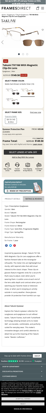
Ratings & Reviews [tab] (33, 199)
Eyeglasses (11, 15)
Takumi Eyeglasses (22, 15)
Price (38, 138)
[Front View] (23, 54)
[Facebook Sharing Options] (6, 245)
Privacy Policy (27, 390)
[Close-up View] (27, 54)
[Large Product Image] (23, 38)
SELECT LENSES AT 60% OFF (23, 152)
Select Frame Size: (13, 112)
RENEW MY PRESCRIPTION (20, 191)
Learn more (37, 144)
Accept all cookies (23, 398)
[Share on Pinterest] (14, 245)
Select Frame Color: (14, 81)
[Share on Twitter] (10, 245)
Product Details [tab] (12, 199)
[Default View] (19, 54)
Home (4, 15)
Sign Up (37, 356)
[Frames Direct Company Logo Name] (16, 8)
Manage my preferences (23, 408)
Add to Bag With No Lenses (23, 157)
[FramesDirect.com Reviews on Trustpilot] (23, 360)
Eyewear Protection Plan (13, 129)
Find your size (35, 112)
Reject (23, 404)
